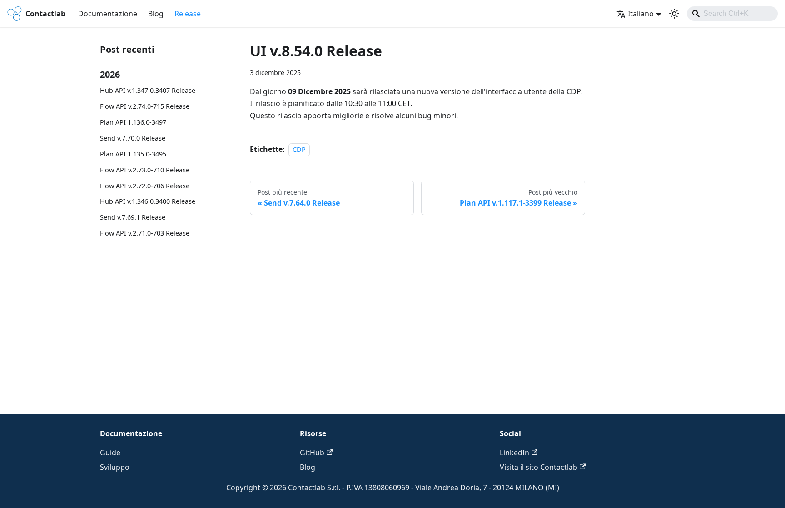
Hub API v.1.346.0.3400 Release (147, 201)
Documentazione (107, 14)
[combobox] (732, 13)
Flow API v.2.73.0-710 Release (144, 170)
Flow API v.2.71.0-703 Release (144, 233)
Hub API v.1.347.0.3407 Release (147, 90)
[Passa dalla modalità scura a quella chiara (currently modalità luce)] (674, 13)
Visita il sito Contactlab (538, 467)
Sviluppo (114, 467)
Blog (156, 14)
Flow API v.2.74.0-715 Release (144, 106)
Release (187, 14)
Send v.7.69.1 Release (132, 217)
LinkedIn (514, 453)
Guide (110, 453)
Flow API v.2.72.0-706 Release (144, 185)
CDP (299, 149)
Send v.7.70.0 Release (132, 138)
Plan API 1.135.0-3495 (133, 154)
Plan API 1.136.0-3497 (133, 122)
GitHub (312, 453)
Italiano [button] (641, 14)
